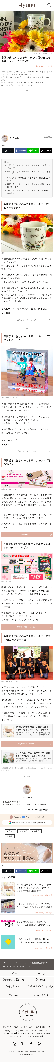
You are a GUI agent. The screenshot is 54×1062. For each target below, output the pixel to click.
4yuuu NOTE (40, 996)
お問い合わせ (29, 1027)
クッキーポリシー (9, 1034)
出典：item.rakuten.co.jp (43, 53)
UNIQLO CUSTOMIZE (26, 744)
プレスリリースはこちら (12, 1027)
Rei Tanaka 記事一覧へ (38, 809)
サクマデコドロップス (26, 627)
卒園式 (36, 831)
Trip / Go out (13, 986)
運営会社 (47, 1034)
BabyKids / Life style (40, 987)
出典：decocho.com (8, 489)
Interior (40, 980)
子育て (11, 831)
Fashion (13, 974)
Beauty (40, 974)
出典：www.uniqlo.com (9, 681)
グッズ (24, 831)
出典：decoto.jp (7, 581)
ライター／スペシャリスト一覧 (30, 1034)
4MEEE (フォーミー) (15, 1036)
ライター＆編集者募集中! (36, 1036)
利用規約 (8, 1031)
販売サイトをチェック (26, 320)
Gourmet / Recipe (13, 980)
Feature (13, 996)
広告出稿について (43, 1027)
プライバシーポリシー (38, 1031)
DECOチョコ (26, 535)
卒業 (10, 836)
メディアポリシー (21, 1031)
